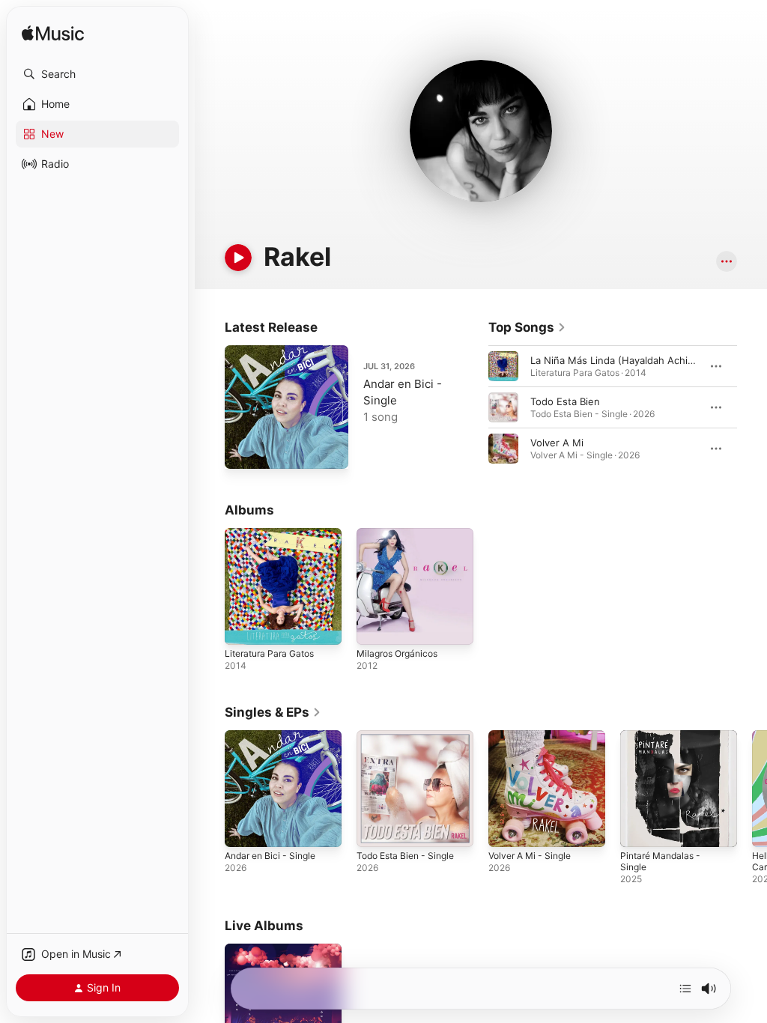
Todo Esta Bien (565, 401)
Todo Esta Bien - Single (405, 855)
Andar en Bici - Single (270, 855)
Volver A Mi (556, 443)
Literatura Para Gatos (269, 653)
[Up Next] (685, 988)
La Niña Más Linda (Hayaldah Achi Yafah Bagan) (641, 360)
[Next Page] (752, 407)
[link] (527, 327)
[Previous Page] (473, 407)
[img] (53, 34)
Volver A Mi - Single (529, 855)
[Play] (238, 257)
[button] (97, 74)
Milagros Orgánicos (397, 653)
